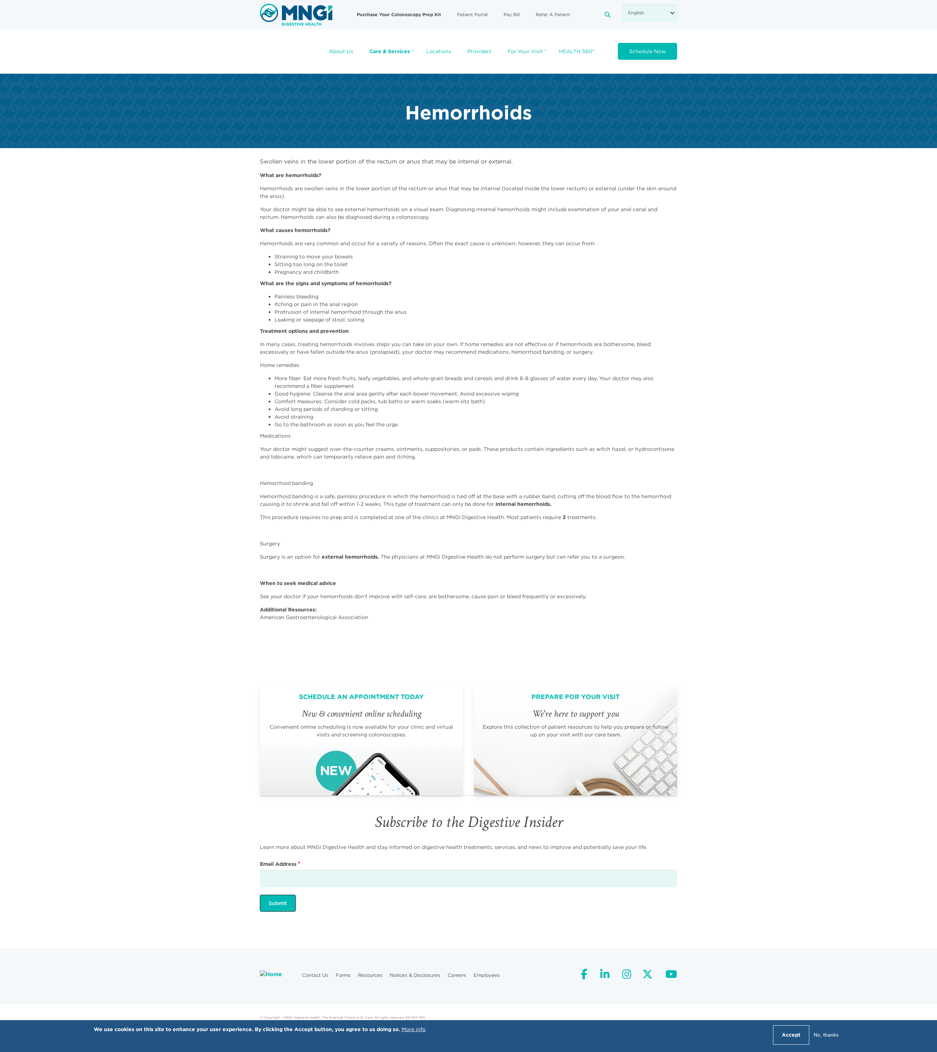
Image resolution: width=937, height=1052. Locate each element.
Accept (791, 1034)
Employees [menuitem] (487, 975)
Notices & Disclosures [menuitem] (415, 975)
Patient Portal (472, 14)
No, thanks (826, 1035)
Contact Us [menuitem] (315, 975)
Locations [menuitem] (438, 51)
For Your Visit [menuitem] (528, 53)
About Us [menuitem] (341, 51)
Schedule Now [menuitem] (647, 51)
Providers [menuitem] (479, 51)
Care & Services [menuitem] (392, 53)
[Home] (296, 14)
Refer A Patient (553, 14)
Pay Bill (512, 14)
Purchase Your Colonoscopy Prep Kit (399, 14)
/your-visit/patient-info (575, 740)
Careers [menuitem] (457, 975)
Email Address (278, 864)
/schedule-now (361, 740)
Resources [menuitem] (370, 975)
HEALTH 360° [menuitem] (576, 51)
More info (414, 1029)
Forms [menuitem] (343, 975)
